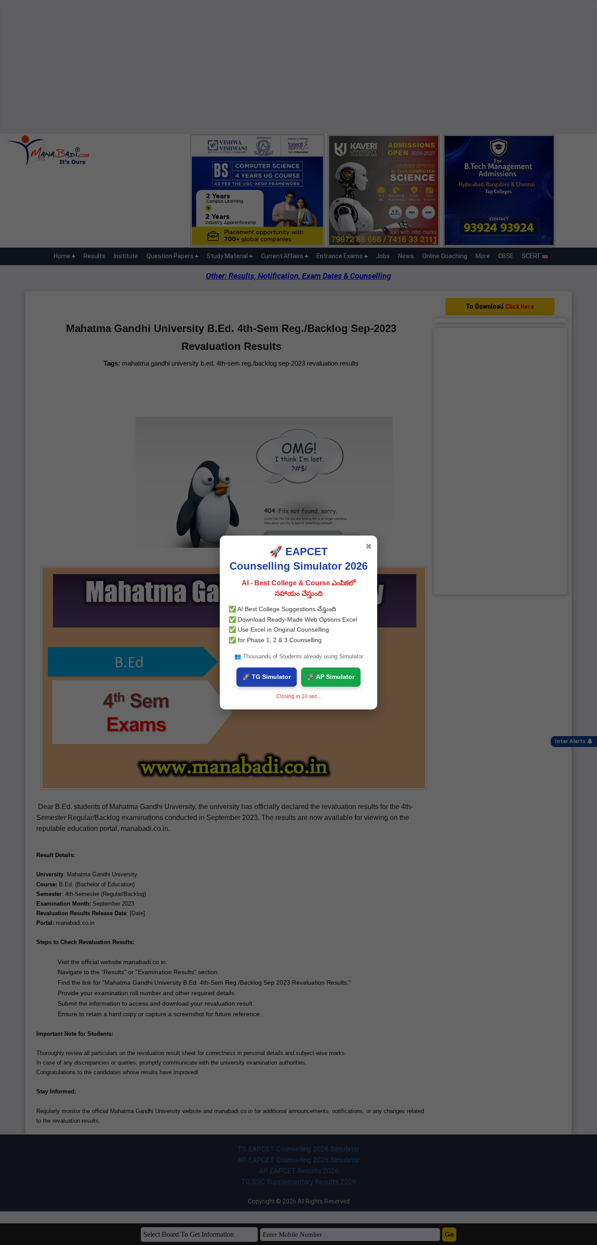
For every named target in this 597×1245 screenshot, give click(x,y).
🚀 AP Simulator (330, 676)
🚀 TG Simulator (267, 676)
